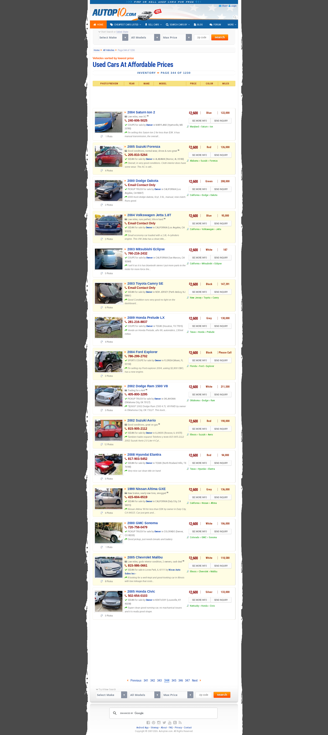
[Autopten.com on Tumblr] (175, 722)
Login (234, 5)
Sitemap (155, 727)
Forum (217, 24)
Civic (212, 605)
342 (152, 680)
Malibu (214, 571)
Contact (188, 727)
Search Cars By (178, 24)
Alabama (194, 160)
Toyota (207, 297)
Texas (193, 332)
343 (159, 680)
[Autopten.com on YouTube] (169, 722)
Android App (142, 727)
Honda (201, 332)
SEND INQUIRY (221, 120)
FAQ (171, 727)
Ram (213, 400)
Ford (201, 366)
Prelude (210, 332)
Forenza (214, 160)
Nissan (205, 503)
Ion (211, 126)
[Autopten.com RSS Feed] (180, 722)
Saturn (204, 126)
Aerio (210, 434)
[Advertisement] (164, 96)
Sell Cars (153, 24)
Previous (134, 680)
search (220, 37)
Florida (193, 366)
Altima (214, 503)
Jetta (218, 229)
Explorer (210, 366)
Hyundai (202, 468)
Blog (200, 24)
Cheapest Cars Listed (126, 24)
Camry (216, 297)
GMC (204, 537)
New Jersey (195, 297)
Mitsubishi (207, 263)
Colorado (194, 537)
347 (187, 680)
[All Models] (145, 37)
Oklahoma (194, 400)
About (164, 727)
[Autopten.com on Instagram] (159, 722)
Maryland (194, 126)
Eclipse (218, 263)
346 (180, 680)
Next (196, 680)
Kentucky (194, 605)
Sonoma (213, 537)
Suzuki (204, 160)
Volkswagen (208, 229)
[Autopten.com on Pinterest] (153, 722)
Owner (149, 124)
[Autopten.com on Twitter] (164, 722)
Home (100, 24)
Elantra (211, 468)
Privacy (178, 727)
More (231, 24)
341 (146, 680)
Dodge (205, 195)
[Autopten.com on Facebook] (148, 722)
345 (174, 680)
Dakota (214, 195)
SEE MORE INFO (199, 120)
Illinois (193, 434)
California (194, 195)
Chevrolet (203, 571)
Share (224, 5)
